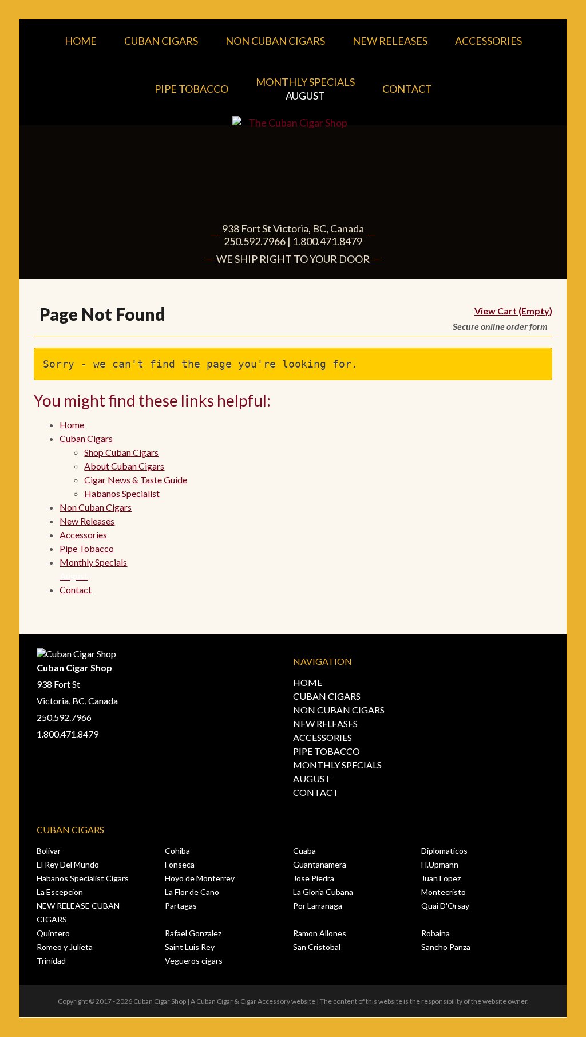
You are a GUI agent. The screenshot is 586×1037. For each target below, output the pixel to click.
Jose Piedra (313, 878)
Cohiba (177, 850)
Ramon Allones (319, 933)
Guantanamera (319, 864)
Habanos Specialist (122, 493)
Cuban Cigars (161, 40)
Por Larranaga (317, 905)
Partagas (181, 905)
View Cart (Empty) (513, 310)
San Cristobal (316, 947)
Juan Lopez (441, 878)
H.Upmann (439, 864)
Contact (407, 88)
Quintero (53, 933)
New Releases (390, 40)
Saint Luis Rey (190, 947)
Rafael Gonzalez (193, 933)
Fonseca (180, 864)
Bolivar (49, 850)
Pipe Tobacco (191, 88)
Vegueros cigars (194, 960)
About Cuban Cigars (124, 465)
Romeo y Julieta (65, 947)
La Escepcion (60, 892)
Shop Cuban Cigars (121, 452)
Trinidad (51, 960)
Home (81, 40)
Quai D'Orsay (445, 905)
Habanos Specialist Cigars (83, 878)
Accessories (488, 40)
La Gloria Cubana (323, 892)
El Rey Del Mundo (68, 864)
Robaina (435, 933)
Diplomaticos (444, 850)
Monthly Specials (305, 89)
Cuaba (304, 850)
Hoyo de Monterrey (200, 878)
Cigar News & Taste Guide (135, 479)
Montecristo (443, 892)
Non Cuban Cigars (275, 40)
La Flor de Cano (192, 892)
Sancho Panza (445, 947)
